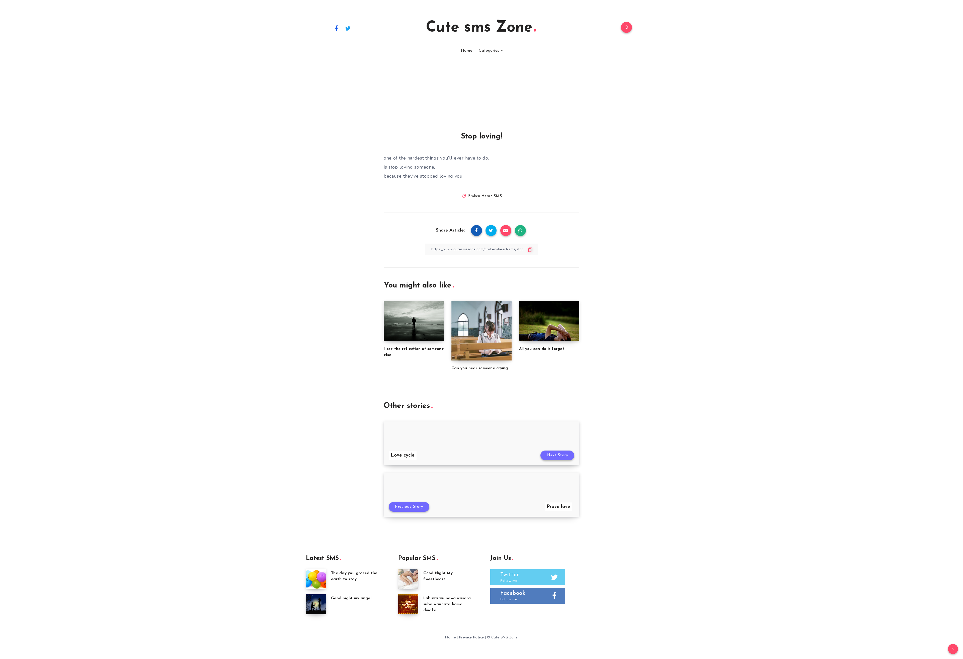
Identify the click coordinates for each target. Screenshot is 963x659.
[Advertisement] (481, 95)
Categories (489, 51)
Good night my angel (351, 598)
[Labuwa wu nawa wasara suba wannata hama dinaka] (408, 604)
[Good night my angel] (316, 604)
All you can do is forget (541, 349)
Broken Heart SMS (485, 196)
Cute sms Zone (479, 27)
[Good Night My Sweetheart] (408, 579)
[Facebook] (336, 28)
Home (466, 51)
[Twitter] (348, 28)
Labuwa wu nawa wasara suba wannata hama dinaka (447, 604)
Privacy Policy (471, 637)
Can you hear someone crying (479, 368)
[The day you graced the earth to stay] (316, 579)
